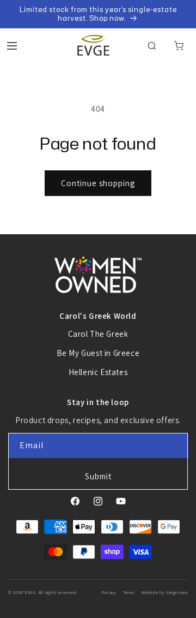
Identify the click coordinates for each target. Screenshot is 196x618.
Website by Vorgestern (165, 592)
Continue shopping (98, 183)
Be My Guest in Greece (98, 353)
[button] (179, 46)
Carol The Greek (98, 334)
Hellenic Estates (98, 372)
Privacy (108, 592)
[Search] (152, 46)
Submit (98, 476)
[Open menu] (12, 46)
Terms (129, 592)
